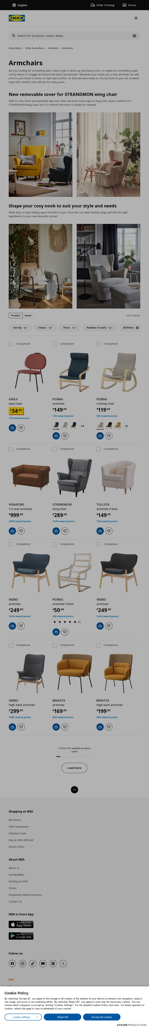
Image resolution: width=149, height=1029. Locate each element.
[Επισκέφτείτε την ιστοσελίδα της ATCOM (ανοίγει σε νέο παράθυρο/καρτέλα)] (131, 1025)
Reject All (62, 1017)
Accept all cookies (102, 1017)
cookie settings (21, 1017)
